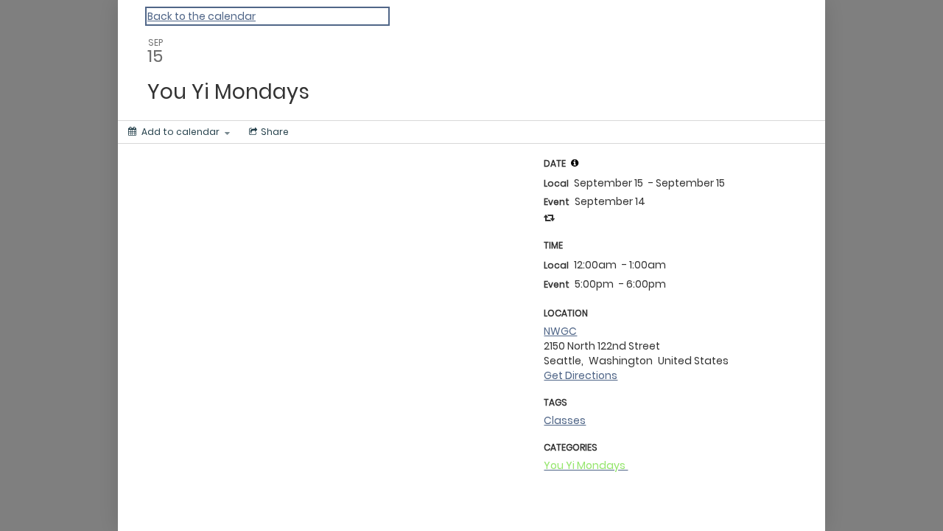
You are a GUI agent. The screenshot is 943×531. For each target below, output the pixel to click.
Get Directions (580, 375)
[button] (574, 163)
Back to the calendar (201, 16)
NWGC (560, 331)
